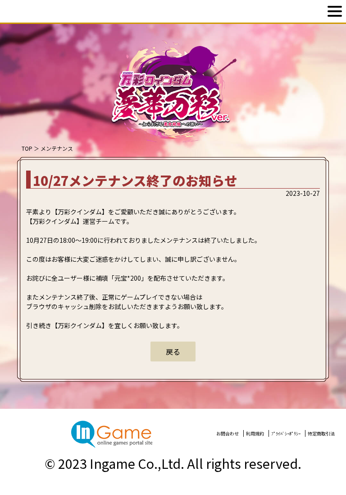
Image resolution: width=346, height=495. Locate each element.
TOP (27, 148)
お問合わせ (227, 433)
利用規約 (255, 433)
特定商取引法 (321, 433)
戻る (173, 351)
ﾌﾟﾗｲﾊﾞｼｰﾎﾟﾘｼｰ (285, 433)
